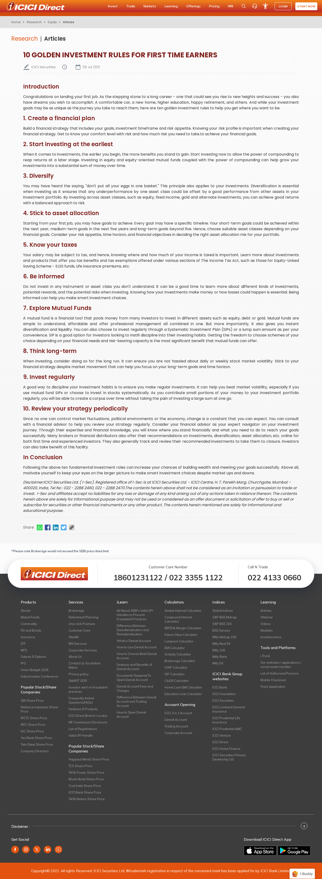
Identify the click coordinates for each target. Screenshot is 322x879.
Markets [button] (150, 6)
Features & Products (83, 709)
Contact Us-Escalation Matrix (85, 665)
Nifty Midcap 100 (224, 637)
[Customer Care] (254, 6)
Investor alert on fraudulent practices (88, 689)
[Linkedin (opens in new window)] (47, 849)
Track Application (272, 686)
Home (16, 22)
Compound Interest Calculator (178, 619)
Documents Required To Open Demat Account (134, 678)
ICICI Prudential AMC (227, 729)
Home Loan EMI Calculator (183, 687)
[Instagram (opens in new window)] (26, 849)
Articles (55, 38)
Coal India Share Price (85, 786)
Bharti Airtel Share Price (86, 779)
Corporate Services (83, 650)
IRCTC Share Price (34, 718)
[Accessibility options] (265, 6)
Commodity (29, 624)
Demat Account (176, 720)
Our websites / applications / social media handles (280, 665)
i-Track (265, 656)
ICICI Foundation (224, 694)
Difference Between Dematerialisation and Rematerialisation (133, 630)
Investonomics (270, 637)
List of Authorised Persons (279, 673)
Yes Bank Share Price (36, 738)
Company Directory (35, 751)
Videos (265, 624)
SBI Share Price (32, 700)
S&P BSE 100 (222, 624)
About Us (75, 656)
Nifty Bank (219, 656)
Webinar (266, 617)
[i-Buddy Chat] (302, 870)
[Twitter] (63, 527)
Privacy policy (79, 674)
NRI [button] (230, 6)
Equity (52, 22)
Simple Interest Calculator (183, 610)
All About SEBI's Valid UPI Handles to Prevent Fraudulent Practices (135, 615)
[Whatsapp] (39, 527)
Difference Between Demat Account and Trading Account (136, 701)
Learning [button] (171, 6)
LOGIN (283, 6)
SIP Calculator (175, 674)
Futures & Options (33, 656)
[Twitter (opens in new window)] (37, 849)
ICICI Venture (221, 735)
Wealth (74, 637)
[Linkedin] (55, 527)
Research (34, 22)
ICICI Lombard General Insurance (228, 709)
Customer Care (79, 630)
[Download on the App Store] (260, 851)
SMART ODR (78, 681)
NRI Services (78, 643)
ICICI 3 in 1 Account (178, 713)
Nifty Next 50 (221, 643)
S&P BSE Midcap (224, 617)
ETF (23, 643)
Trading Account (176, 726)
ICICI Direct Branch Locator (88, 716)
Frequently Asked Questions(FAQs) (81, 700)
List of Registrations (83, 729)
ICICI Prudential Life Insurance (226, 720)
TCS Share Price (80, 766)
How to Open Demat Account (131, 714)
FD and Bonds (31, 630)
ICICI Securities (223, 700)
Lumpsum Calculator (179, 641)
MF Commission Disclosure (88, 722)
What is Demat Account (134, 641)
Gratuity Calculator (178, 654)
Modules (266, 630)
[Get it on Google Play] (294, 851)
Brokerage (76, 610)
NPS (24, 650)
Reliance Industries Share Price (39, 709)
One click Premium (82, 624)
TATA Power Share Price (86, 772)
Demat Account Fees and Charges (135, 688)
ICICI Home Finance (226, 749)
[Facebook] (47, 527)
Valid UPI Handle (81, 735)
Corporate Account (178, 733)
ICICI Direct (220, 742)
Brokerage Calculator (180, 661)
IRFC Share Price (33, 724)
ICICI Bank (219, 687)
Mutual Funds (30, 617)
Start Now (306, 6)
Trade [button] (130, 6)
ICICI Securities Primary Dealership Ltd (229, 757)
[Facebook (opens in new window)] (15, 849)
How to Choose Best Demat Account (137, 656)
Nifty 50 (217, 663)
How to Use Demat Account (137, 647)
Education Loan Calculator (183, 694)
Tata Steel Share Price (37, 744)
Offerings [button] (193, 6)
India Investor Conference (39, 676)
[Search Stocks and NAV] (243, 6)
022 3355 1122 (196, 577)
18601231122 (138, 577)
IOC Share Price (32, 731)
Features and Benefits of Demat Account (134, 667)
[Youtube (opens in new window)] (58, 849)
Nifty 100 (218, 650)
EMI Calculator (175, 648)
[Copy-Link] (71, 527)
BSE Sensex (221, 630)
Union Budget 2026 (35, 670)
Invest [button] (113, 6)
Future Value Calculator (181, 635)
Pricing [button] (214, 6)
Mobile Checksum (273, 680)
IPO (23, 663)
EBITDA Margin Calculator (183, 628)
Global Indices (222, 610)
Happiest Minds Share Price (89, 759)
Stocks (26, 610)
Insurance (28, 637)
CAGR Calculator (177, 681)
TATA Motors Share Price (87, 799)
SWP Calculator (176, 667)
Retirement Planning (83, 617)
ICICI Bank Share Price (85, 792)
